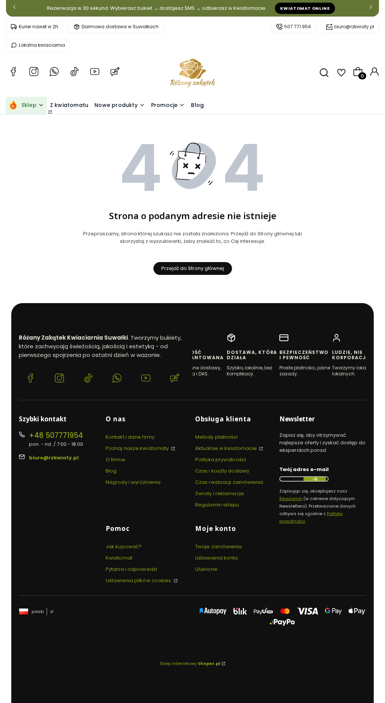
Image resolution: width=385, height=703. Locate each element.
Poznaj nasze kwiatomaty (138, 448)
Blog (111, 470)
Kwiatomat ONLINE (305, 8)
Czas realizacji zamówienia (229, 482)
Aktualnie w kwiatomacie (226, 448)
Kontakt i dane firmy (130, 437)
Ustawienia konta (216, 557)
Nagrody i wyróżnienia (133, 482)
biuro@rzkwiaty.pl (354, 26)
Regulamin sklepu (217, 504)
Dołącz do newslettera (314, 479)
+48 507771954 (56, 435)
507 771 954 (297, 26)
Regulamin (290, 499)
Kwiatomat (119, 557)
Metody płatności (216, 437)
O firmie (115, 459)
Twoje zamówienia (218, 546)
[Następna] (370, 8)
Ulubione (206, 569)
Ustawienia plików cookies (139, 580)
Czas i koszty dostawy (222, 470)
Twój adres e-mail (304, 469)
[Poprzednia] (14, 8)
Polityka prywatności (220, 459)
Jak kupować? (124, 546)
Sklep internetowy (190, 663)
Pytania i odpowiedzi (131, 569)
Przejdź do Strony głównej (192, 268)
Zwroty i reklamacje (219, 493)
